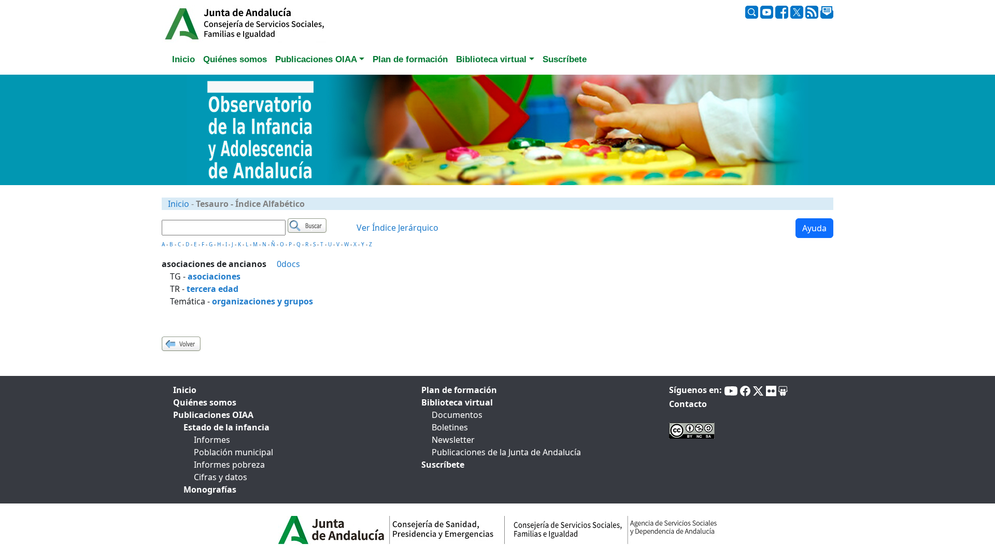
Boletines (450, 427)
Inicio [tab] (183, 59)
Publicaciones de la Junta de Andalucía (506, 452)
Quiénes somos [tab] (235, 59)
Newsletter (453, 439)
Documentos (457, 415)
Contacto (688, 404)
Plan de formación (459, 390)
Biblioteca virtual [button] (491, 59)
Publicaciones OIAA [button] (316, 59)
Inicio (178, 203)
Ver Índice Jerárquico (397, 227)
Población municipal (233, 452)
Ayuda (814, 228)
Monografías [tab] (209, 489)
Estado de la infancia (226, 427)
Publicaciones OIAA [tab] (213, 415)
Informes (212, 439)
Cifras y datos (220, 477)
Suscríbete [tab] (565, 59)
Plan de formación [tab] (410, 59)
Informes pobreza (229, 464)
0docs (288, 264)
